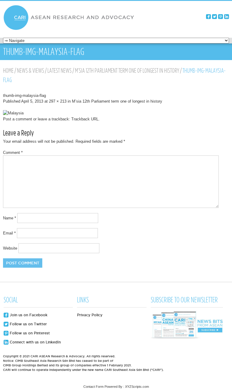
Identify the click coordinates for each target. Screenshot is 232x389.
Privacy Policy (89, 315)
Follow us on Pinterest (29, 333)
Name (9, 218)
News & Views (30, 70)
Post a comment (17, 119)
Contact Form (93, 386)
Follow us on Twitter (27, 324)
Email (9, 233)
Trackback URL (84, 119)
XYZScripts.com (137, 386)
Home (8, 70)
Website (10, 248)
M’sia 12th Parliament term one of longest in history (127, 70)
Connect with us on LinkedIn (34, 342)
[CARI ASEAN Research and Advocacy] (70, 29)
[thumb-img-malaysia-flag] (13, 113)
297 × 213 (57, 101)
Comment (13, 152)
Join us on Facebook (27, 315)
